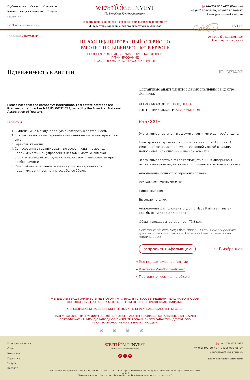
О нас (34, 6)
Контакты (50, 6)
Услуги (52, 11)
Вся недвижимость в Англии (163, 262)
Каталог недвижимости (25, 11)
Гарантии (14, 16)
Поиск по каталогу (25, 25)
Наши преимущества (227, 40)
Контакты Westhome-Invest (162, 269)
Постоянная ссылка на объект (164, 277)
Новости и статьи (19, 343)
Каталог (12, 368)
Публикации (16, 6)
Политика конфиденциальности (225, 358)
